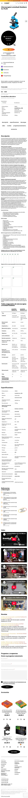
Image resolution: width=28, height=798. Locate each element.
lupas (2, 767)
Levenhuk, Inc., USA (18, 108)
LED (15, 452)
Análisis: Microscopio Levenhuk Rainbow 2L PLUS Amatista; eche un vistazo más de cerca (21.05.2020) (13, 643)
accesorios (14, 129)
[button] (18, 3)
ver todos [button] (14, 752)
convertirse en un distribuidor (18, 767)
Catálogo (7, 5)
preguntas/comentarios (19, 125)
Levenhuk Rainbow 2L (14, 309)
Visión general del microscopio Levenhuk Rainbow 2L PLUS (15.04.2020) (12, 624)
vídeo (3, 125)
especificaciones (14, 122)
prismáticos (3, 764)
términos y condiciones (17, 763)
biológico (16, 408)
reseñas (9, 125)
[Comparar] (22, 3)
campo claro (17, 476)
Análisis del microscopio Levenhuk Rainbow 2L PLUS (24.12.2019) (14, 617)
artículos (16, 769)
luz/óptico (21, 408)
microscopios (4, 762)
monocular (17, 411)
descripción (5, 122)
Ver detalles (22, 0)
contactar (17, 774)
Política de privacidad (5, 796)
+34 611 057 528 (4, 782)
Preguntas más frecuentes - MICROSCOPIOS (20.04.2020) (13, 634)
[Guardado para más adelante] (20, 3)
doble (16, 473)
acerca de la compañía (19, 761)
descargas (23, 122)
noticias (16, 765)
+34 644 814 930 (4, 779)
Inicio (2, 5)
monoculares (3, 769)
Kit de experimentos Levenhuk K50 (5, 378)
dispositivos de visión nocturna (5, 771)
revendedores (17, 772)
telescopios (3, 761)
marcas (16, 770)
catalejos (3, 765)
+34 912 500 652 (4, 780)
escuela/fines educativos (20, 471)
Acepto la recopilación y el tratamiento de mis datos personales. (14, 682)
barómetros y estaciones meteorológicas (4, 774)
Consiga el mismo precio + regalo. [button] (8, 55)
